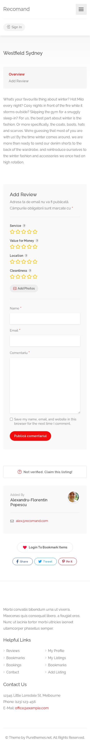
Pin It (69, 561)
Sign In (16, 27)
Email (15, 330)
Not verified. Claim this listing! (47, 472)
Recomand (16, 9)
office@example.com (32, 708)
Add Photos (26, 288)
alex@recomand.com (32, 521)
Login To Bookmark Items (48, 547)
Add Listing (57, 672)
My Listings (57, 658)
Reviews (13, 651)
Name (15, 308)
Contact (12, 672)
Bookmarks (15, 658)
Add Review (19, 81)
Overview (17, 74)
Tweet (47, 561)
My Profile (56, 651)
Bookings (13, 665)
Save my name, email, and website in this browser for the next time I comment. (45, 421)
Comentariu (20, 353)
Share (23, 561)
